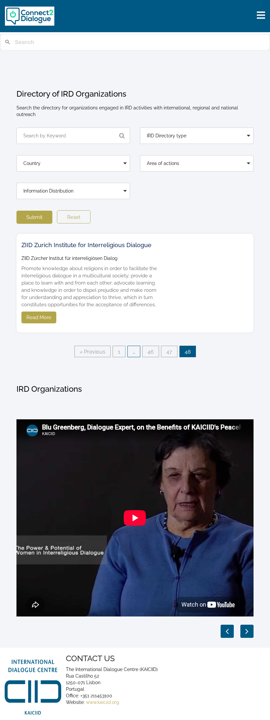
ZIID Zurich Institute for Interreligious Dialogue (86, 245)
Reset (73, 217)
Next (247, 631)
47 (169, 352)
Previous (227, 631)
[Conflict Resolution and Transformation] (197, 174)
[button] (197, 136)
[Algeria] (73, 174)
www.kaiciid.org (102, 702)
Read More (38, 317)
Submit (34, 217)
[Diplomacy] (73, 202)
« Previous (92, 352)
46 (151, 352)
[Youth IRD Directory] (197, 147)
